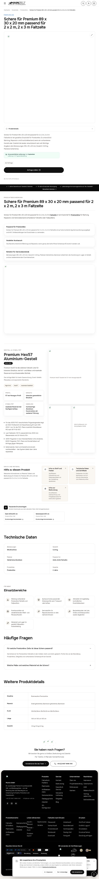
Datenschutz (88, 784)
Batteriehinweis (88, 800)
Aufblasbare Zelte (46, 791)
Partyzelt (66, 836)
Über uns (73, 780)
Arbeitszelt (67, 822)
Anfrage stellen (32, 170)
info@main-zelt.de (28, 798)
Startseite (7, 10)
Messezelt (51, 822)
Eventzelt (51, 836)
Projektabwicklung (74, 784)
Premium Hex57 (30, 834)
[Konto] (88, 3)
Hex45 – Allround (30, 823)
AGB (85, 787)
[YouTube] (16, 803)
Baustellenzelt (68, 826)
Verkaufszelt (52, 826)
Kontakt (58, 780)
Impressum (87, 780)
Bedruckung (60, 784)
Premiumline (24, 10)
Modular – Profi (30, 829)
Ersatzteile (15, 10)
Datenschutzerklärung (49, 867)
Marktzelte (46, 786)
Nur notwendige (62, 872)
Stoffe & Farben (84, 822)
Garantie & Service (49, 189)
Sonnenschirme (46, 795)
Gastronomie (41, 822)
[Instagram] (11, 803)
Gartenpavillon (68, 829)
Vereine (40, 825)
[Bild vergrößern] (49, 77)
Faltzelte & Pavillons (45, 781)
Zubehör (45, 802)
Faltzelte (53, 215)
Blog (57, 802)
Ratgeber (59, 799)
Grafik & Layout (84, 826)
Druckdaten (83, 829)
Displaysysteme (46, 799)
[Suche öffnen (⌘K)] (83, 3)
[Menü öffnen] (5, 3)
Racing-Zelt (67, 832)
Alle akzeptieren (77, 872)
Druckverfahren (84, 832)
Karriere (72, 790)
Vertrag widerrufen (87, 795)
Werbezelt (51, 832)
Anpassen (49, 872)
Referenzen (74, 787)
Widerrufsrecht (88, 790)
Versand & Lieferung (59, 794)
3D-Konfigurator (46, 806)
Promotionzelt (53, 829)
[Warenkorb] (94, 3)
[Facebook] (7, 803)
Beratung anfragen (85, 836)
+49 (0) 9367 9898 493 (13, 798)
